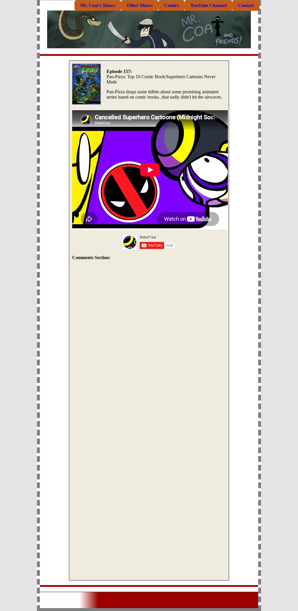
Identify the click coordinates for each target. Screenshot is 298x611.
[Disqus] (149, 343)
